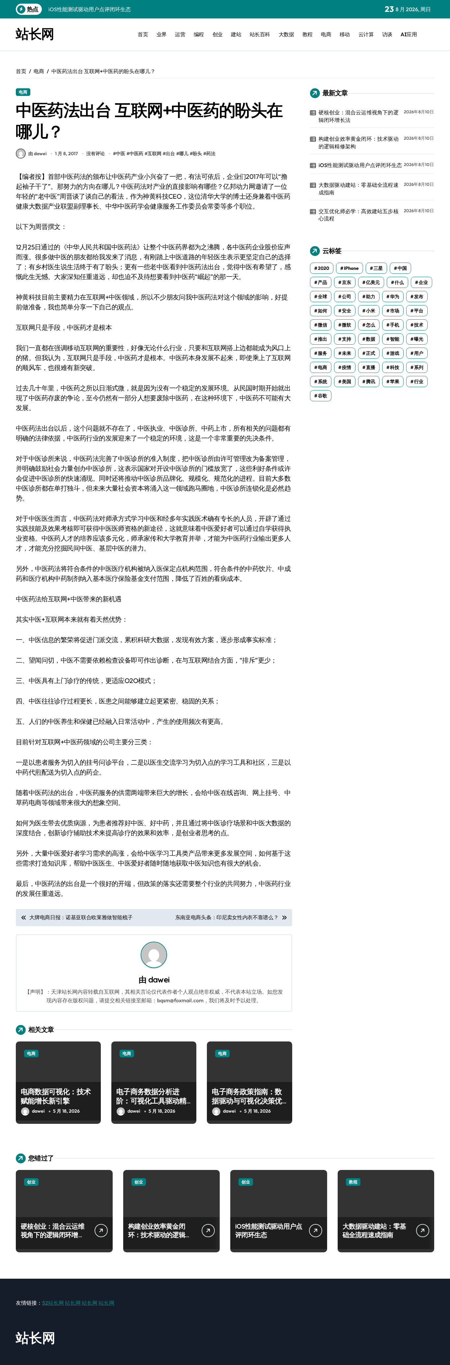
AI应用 (409, 34)
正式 (370, 353)
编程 (199, 34)
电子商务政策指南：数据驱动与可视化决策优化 (247, 1101)
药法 (210, 153)
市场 (394, 311)
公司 (346, 296)
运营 (180, 34)
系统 (322, 381)
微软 (346, 325)
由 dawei (37, 153)
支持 (346, 339)
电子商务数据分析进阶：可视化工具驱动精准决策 (151, 1101)
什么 (399, 282)
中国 (402, 268)
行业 (418, 381)
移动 (345, 34)
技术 (418, 325)
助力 (370, 296)
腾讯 (370, 381)
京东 (346, 282)
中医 (120, 153)
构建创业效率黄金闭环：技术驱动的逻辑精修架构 (359, 142)
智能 (394, 339)
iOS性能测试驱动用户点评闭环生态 (360, 165)
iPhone (351, 268)
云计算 (366, 34)
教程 (307, 34)
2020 (323, 268)
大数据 (286, 34)
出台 (170, 153)
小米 (370, 311)
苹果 (394, 381)
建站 (236, 34)
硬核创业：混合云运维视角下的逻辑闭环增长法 (359, 116)
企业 (423, 282)
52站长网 (53, 1302)
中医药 (136, 153)
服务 (322, 353)
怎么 (370, 325)
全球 (322, 296)
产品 (322, 282)
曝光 (418, 339)
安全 (346, 311)
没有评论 (95, 153)
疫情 (346, 367)
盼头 (197, 153)
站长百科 (260, 34)
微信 (322, 325)
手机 (394, 325)
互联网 (154, 153)
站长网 (35, 33)
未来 (346, 353)
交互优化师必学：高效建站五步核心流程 (359, 215)
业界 (161, 34)
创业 (217, 34)
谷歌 (322, 396)
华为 (394, 296)
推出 (322, 339)
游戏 (394, 353)
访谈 (387, 34)
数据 (370, 339)
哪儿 (183, 153)
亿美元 (373, 282)
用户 (418, 353)
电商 (326, 34)
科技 (394, 367)
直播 (370, 367)
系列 (418, 367)
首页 (143, 34)
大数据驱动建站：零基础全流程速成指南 (359, 188)
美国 (346, 381)
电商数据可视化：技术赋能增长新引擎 (56, 1096)
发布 (418, 296)
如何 (322, 311)
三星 (378, 268)
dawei (158, 979)
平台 (418, 311)
